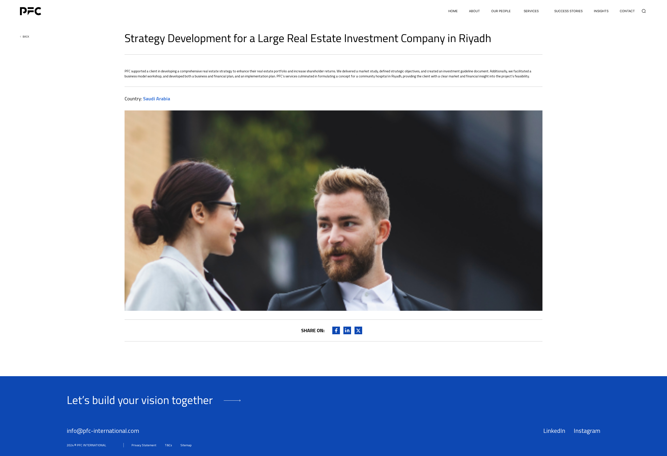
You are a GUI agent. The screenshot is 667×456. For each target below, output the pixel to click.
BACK (26, 36)
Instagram (587, 430)
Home (453, 11)
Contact (627, 11)
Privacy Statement (143, 445)
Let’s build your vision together (140, 399)
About (474, 11)
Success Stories (568, 11)
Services (531, 11)
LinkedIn (554, 430)
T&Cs (168, 445)
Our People (501, 11)
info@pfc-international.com (103, 430)
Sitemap (186, 445)
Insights (601, 11)
